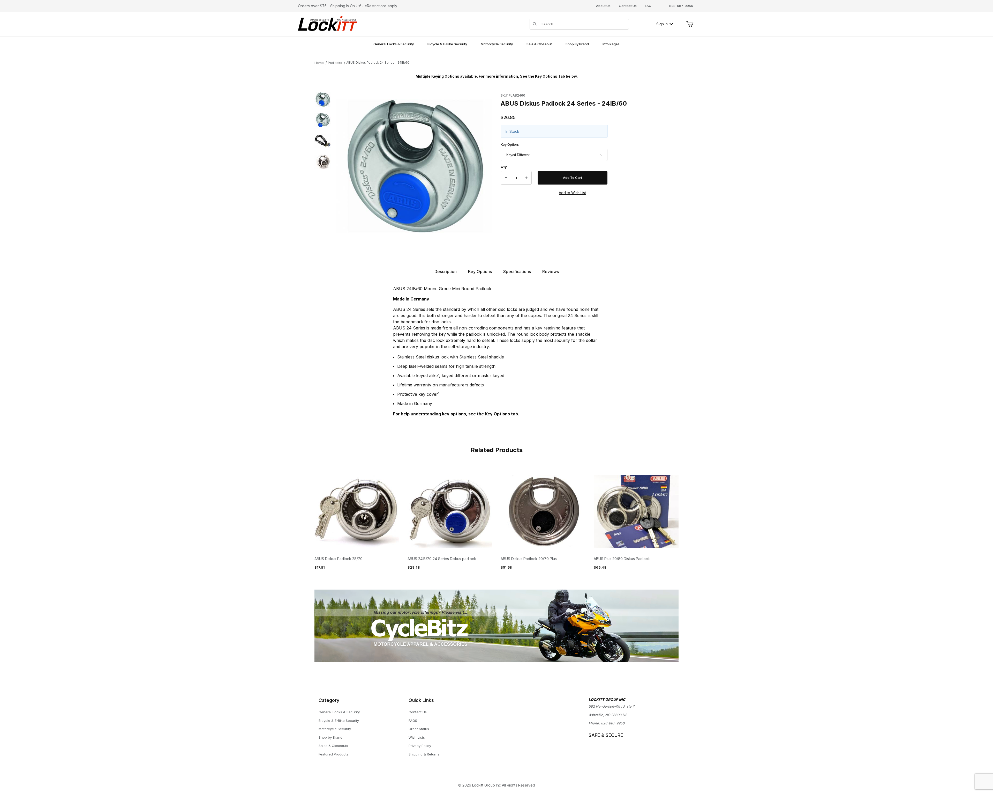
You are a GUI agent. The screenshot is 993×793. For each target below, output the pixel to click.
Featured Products (333, 754)
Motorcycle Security (335, 729)
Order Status (419, 729)
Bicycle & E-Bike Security (339, 720)
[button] (322, 99)
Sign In (662, 24)
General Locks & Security (339, 712)
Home (319, 63)
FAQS (413, 720)
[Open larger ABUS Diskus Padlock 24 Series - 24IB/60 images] (414, 166)
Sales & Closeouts (333, 746)
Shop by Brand (330, 737)
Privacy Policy (420, 746)
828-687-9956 (613, 723)
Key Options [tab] (480, 271)
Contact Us (628, 6)
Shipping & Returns (424, 754)
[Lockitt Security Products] (327, 23)
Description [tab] (445, 271)
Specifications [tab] (517, 271)
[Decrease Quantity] (506, 177)
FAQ (648, 6)
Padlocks (335, 63)
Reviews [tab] (550, 271)
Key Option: (510, 144)
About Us (603, 6)
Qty (504, 167)
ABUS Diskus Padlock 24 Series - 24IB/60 (377, 62)
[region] (322, 166)
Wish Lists (417, 737)
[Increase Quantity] (526, 177)
